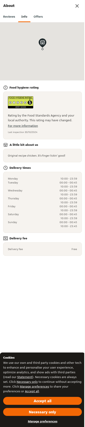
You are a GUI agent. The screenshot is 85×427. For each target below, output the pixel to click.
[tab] (9, 17)
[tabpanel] (42, 139)
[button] (77, 6)
